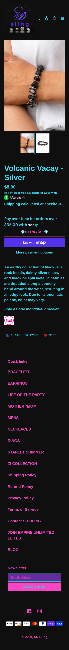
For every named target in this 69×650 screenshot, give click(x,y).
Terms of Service (23, 509)
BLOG (13, 550)
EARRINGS (18, 383)
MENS (13, 418)
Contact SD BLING (24, 521)
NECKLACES (19, 429)
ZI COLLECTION (22, 463)
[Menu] (62, 18)
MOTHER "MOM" (23, 406)
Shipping (12, 204)
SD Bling (40, 637)
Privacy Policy (21, 498)
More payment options (34, 252)
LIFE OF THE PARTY (26, 395)
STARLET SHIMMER (26, 452)
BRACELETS (19, 372)
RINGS (14, 441)
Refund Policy (20, 486)
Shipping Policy (22, 475)
